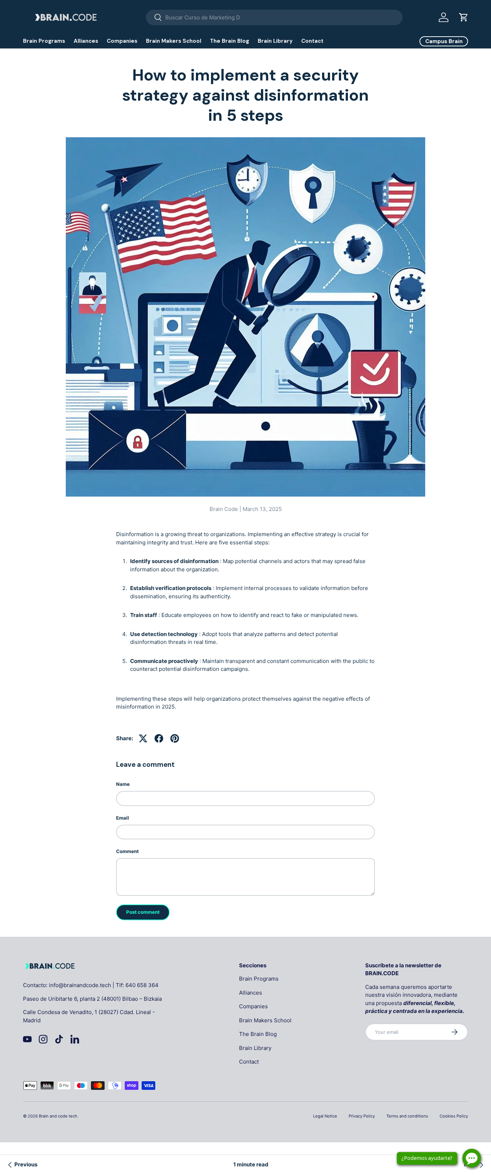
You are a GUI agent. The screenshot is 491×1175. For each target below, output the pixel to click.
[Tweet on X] (143, 738)
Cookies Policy (454, 1116)
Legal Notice (325, 1116)
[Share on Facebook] (159, 738)
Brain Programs (44, 41)
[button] (464, 17)
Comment (127, 851)
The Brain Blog (229, 41)
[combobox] (274, 17)
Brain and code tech (58, 1116)
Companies (122, 41)
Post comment (143, 912)
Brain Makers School (173, 41)
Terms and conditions (407, 1116)
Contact (312, 41)
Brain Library (275, 41)
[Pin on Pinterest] (175, 738)
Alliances (86, 41)
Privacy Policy (362, 1116)
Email (122, 818)
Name (123, 784)
